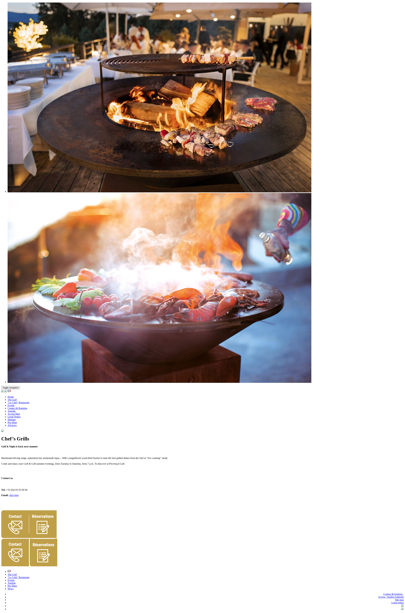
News (10, 588)
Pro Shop (12, 422)
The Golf (12, 399)
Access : (391, 597)
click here (14, 495)
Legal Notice (14, 416)
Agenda (12, 411)
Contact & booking (393, 594)
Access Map (14, 414)
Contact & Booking (17, 408)
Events (11, 405)
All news (12, 425)
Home (11, 396)
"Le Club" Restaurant (18, 402)
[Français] (9, 391)
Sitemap (12, 419)
